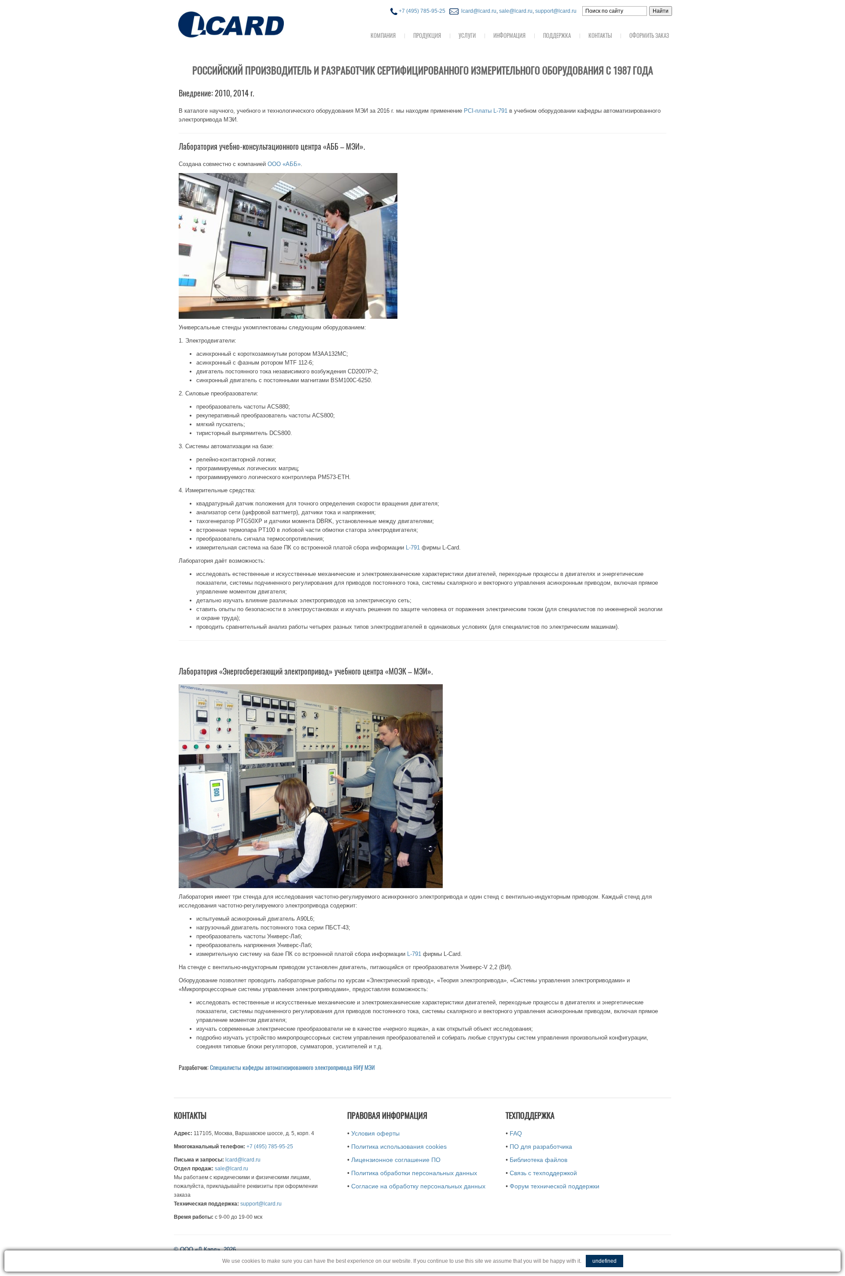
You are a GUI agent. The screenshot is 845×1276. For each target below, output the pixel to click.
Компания (383, 35)
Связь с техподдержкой (543, 1172)
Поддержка (557, 35)
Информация (509, 35)
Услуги (467, 35)
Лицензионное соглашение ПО (396, 1159)
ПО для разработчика (541, 1146)
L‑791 (413, 547)
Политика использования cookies (399, 1146)
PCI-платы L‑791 (485, 110)
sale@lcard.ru (516, 11)
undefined (604, 1261)
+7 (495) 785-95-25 (421, 11)
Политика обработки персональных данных (414, 1172)
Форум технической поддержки (554, 1186)
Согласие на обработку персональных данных (418, 1186)
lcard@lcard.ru (477, 11)
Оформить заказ (649, 35)
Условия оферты (375, 1133)
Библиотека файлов (538, 1159)
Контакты (600, 35)
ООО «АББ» (284, 164)
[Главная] (248, 23)
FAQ (516, 1133)
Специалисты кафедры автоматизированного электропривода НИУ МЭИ (292, 1067)
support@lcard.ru (556, 11)
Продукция (427, 35)
